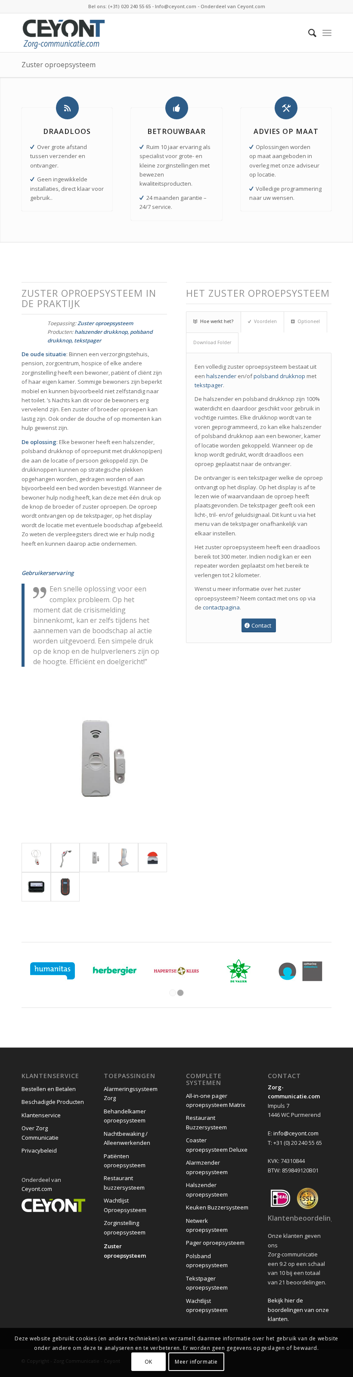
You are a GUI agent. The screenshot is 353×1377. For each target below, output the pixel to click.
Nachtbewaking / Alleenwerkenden (127, 1138)
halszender (221, 376)
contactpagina (221, 607)
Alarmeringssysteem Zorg (131, 1093)
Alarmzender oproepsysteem (207, 1167)
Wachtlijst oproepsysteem (207, 1305)
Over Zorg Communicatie (40, 1132)
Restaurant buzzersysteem (124, 1182)
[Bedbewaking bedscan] (123, 857)
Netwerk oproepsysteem (207, 1225)
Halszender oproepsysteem (207, 1189)
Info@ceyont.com (175, 6)
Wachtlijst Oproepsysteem (125, 1205)
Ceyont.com (251, 6)
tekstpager (209, 385)
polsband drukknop (279, 376)
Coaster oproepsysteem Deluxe (217, 1144)
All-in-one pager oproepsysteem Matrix (215, 1100)
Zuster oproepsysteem (59, 64)
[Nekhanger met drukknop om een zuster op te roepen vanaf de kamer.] (36, 857)
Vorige (41, 758)
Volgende (148, 758)
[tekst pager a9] (36, 886)
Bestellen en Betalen (49, 1089)
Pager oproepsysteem (215, 1242)
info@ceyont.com (296, 1133)
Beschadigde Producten (53, 1102)
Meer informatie (196, 1361)
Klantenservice (41, 1115)
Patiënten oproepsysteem (125, 1160)
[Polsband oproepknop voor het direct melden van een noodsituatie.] (65, 857)
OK (148, 1361)
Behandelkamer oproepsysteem (125, 1115)
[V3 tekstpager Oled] (65, 886)
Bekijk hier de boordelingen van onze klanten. (298, 1309)
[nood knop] (152, 857)
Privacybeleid (39, 1150)
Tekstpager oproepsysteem (207, 1282)
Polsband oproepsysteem (207, 1260)
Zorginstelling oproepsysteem (125, 1227)
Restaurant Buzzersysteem (206, 1122)
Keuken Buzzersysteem (217, 1207)
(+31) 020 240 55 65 (129, 6)
